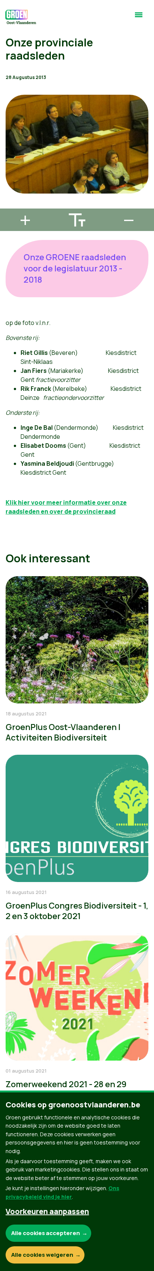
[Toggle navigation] (138, 18)
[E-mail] (11, 205)
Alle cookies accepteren (45, 1233)
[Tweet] (11, 184)
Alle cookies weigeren (42, 1255)
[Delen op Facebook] (11, 162)
